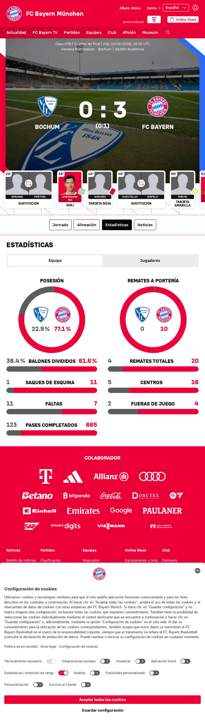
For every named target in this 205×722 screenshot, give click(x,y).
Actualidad (16, 32)
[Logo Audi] (152, 476)
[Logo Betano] (37, 495)
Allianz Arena (130, 8)
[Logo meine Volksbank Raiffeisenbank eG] (160, 526)
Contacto (154, 8)
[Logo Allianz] (111, 476)
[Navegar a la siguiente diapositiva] (159, 8)
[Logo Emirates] (83, 511)
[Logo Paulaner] (162, 511)
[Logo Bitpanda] (76, 495)
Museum (150, 32)
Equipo (55, 260)
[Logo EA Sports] (176, 495)
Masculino (91, 560)
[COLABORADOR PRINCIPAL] (154, 19)
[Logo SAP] (32, 526)
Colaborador (102, 457)
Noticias (13, 550)
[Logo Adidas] (73, 476)
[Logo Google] (121, 511)
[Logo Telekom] (45, 476)
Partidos (72, 32)
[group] (102, 190)
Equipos (93, 32)
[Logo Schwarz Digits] (65, 526)
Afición (129, 32)
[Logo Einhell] (39, 511)
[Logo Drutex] (145, 495)
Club (112, 32)
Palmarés (169, 560)
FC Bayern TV (45, 32)
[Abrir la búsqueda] (168, 32)
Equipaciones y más (141, 560)
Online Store (135, 550)
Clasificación (51, 560)
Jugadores (150, 260)
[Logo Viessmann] (111, 526)
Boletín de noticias (21, 560)
